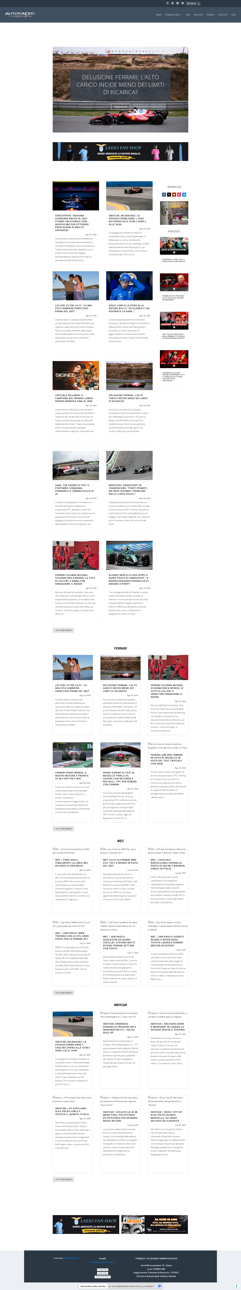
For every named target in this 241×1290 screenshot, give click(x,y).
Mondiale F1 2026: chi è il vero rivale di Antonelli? (174, 260)
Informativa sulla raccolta (93, 1286)
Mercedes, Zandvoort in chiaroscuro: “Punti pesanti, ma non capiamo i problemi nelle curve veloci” (128, 489)
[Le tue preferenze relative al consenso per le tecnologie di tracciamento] (236, 1285)
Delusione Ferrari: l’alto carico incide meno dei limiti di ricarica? (120, 84)
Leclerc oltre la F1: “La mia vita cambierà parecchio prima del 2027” (73, 308)
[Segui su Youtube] (174, 195)
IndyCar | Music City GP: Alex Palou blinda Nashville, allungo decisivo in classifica (167, 1116)
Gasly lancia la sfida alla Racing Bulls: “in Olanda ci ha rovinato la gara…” (129, 308)
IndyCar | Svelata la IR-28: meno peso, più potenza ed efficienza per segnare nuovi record (120, 1116)
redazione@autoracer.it (103, 1262)
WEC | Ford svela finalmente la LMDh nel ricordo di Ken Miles (71, 862)
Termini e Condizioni (103, 1277)
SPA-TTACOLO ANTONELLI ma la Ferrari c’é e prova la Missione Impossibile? (173, 336)
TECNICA (210, 15)
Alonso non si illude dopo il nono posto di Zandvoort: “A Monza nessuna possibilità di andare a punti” (128, 579)
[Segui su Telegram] (184, 195)
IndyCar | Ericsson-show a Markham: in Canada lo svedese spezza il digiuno (168, 1026)
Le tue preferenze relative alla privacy (131, 1286)
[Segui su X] (169, 195)
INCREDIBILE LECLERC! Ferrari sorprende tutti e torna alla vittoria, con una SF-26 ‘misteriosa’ (173, 377)
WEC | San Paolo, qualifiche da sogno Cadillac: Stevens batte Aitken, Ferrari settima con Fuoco (119, 942)
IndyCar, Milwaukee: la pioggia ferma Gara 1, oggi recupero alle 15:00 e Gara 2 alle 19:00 (127, 220)
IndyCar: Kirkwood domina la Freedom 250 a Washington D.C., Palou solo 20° (119, 1028)
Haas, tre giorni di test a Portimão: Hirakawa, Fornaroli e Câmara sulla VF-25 (75, 489)
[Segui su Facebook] (164, 195)
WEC (188, 15)
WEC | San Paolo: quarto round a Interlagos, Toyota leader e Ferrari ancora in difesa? (167, 941)
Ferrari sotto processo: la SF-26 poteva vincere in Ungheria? (173, 298)
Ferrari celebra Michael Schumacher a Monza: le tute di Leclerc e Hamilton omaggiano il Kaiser (75, 579)
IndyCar (198, 15)
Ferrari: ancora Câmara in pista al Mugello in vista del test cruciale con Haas (167, 759)
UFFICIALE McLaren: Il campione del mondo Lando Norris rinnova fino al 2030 (74, 398)
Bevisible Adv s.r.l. (71, 1258)
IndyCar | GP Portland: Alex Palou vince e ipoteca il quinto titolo (72, 1111)
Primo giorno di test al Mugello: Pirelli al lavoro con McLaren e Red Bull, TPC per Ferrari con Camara (120, 778)
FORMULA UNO (172, 15)
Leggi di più (120, 106)
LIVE (233, 15)
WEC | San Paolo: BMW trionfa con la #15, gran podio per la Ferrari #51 (72, 936)
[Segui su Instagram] (179, 195)
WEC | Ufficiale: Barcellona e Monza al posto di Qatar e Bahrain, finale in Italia (168, 864)
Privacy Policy (102, 1270)
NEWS (159, 15)
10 (130, 126)
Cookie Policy (102, 1273)
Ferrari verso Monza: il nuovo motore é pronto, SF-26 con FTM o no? (72, 775)
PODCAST (223, 15)
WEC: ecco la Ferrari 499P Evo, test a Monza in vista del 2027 (120, 862)
